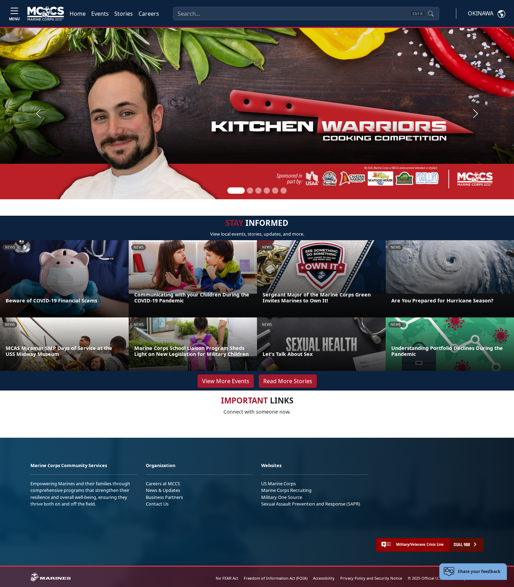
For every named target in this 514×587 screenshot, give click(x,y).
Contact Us (157, 504)
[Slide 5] (275, 190)
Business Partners (164, 497)
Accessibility (324, 578)
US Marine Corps (278, 483)
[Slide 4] (267, 190)
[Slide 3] (258, 190)
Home (78, 13)
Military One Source (281, 497)
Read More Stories (287, 381)
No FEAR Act (227, 578)
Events (100, 13)
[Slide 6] (283, 190)
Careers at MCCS (163, 483)
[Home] (45, 13)
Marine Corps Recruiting (286, 490)
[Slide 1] (236, 190)
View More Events (225, 381)
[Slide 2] (250, 190)
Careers (148, 13)
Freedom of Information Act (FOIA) (275, 578)
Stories (123, 13)
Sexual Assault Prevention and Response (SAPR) (310, 504)
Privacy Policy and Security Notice (371, 578)
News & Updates (163, 490)
